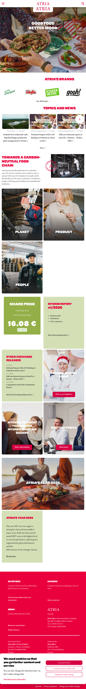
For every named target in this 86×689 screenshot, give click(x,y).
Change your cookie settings (69, 686)
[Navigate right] (79, 119)
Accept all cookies (64, 662)
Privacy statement (50, 686)
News (42, 147)
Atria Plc (38, 686)
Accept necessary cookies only (64, 668)
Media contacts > (14, 630)
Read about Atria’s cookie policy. (15, 679)
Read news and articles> (16, 625)
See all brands (42, 101)
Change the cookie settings (64, 674)
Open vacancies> (53, 600)
